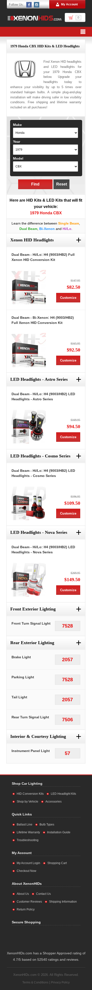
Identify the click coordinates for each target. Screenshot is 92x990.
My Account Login (28, 863)
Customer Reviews (29, 901)
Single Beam (68, 223)
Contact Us (43, 894)
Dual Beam (28, 229)
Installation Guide (58, 832)
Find (35, 184)
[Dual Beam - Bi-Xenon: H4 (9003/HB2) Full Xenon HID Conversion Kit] (29, 350)
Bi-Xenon (47, 229)
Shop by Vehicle (27, 801)
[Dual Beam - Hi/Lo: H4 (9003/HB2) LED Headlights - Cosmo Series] (29, 503)
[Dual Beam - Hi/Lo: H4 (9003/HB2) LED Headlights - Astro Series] (29, 426)
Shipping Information (63, 901)
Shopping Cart (57, 863)
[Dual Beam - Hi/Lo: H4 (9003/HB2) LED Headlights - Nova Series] (29, 579)
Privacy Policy (60, 982)
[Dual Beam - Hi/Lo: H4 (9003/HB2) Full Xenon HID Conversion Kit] (29, 287)
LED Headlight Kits (63, 793)
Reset (61, 184)
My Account (69, 4)
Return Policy (26, 909)
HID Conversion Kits (30, 793)
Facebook (29, 4)
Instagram (36, 4)
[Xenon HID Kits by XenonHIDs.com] (34, 18)
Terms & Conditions (35, 982)
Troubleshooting (28, 840)
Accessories (53, 801)
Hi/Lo (67, 229)
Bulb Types (46, 824)
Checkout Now (26, 871)
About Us (23, 894)
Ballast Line (24, 824)
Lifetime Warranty (28, 832)
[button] (61, 937)
